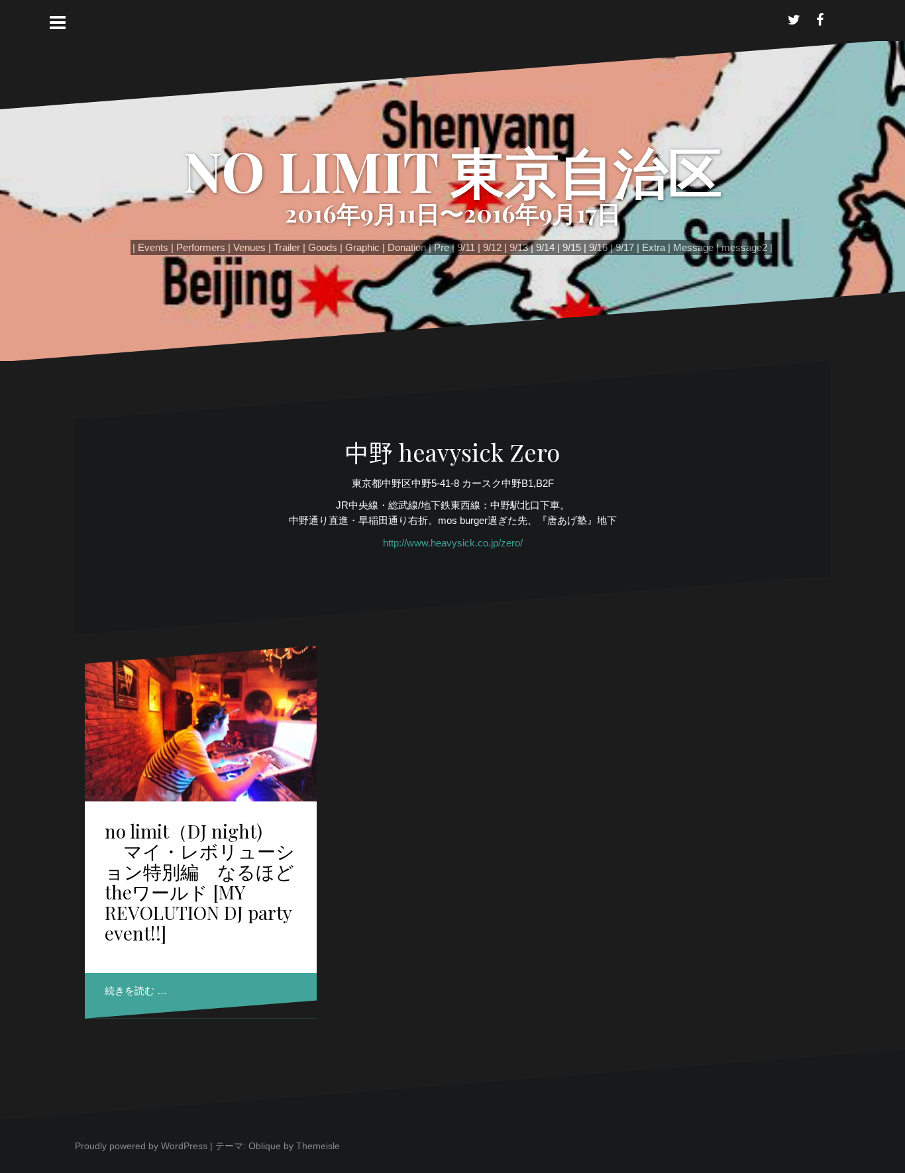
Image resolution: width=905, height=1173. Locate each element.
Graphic (362, 247)
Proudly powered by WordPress (141, 1146)
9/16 (598, 247)
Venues (249, 247)
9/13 (518, 247)
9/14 (545, 247)
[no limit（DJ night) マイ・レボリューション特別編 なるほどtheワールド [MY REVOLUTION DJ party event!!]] (201, 727)
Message (693, 247)
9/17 (624, 247)
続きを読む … (136, 990)
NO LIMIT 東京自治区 (452, 170)
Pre (441, 247)
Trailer (287, 247)
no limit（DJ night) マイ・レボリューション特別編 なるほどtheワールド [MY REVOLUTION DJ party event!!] (200, 882)
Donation (407, 247)
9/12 (492, 247)
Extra (653, 247)
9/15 (571, 247)
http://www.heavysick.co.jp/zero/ (453, 542)
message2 (744, 247)
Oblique (264, 1146)
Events (153, 247)
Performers (200, 247)
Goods (322, 247)
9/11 (466, 247)
